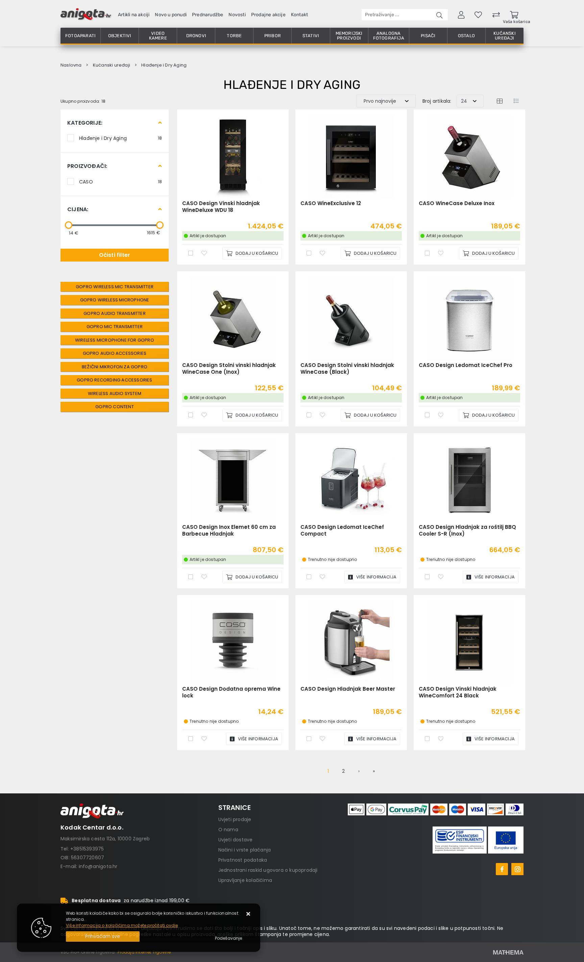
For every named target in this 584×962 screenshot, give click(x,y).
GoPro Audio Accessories (115, 353)
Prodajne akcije (268, 15)
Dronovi (196, 35)
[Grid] (499, 101)
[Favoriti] (204, 253)
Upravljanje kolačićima (245, 880)
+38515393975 (87, 848)
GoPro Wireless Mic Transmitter (114, 286)
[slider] (68, 225)
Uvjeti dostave (235, 839)
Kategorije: (84, 123)
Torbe (234, 35)
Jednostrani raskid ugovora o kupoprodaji (268, 870)
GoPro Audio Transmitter (114, 313)
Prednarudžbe (207, 15)
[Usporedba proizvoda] (190, 253)
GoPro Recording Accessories (114, 380)
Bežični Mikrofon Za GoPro (114, 367)
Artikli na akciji (133, 15)
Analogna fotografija (388, 36)
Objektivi (119, 35)
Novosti (236, 15)
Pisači (428, 35)
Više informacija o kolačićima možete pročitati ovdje (122, 925)
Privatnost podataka (242, 860)
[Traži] (439, 14)
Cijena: (77, 209)
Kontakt (299, 15)
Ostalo (466, 35)
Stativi (310, 35)
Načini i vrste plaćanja (244, 849)
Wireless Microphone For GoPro (114, 340)
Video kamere (158, 36)
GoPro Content (114, 406)
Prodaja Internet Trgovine (144, 952)
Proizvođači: (87, 166)
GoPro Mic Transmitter (115, 326)
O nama (228, 829)
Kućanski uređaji (504, 36)
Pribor (272, 35)
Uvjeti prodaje (234, 819)
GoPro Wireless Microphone (114, 300)
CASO (120, 181)
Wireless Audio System (114, 393)
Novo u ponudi (171, 15)
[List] (516, 101)
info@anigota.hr (98, 866)
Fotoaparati (80, 35)
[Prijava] (461, 14)
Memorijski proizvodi (349, 36)
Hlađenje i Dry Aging (120, 138)
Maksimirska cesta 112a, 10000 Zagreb (105, 838)
